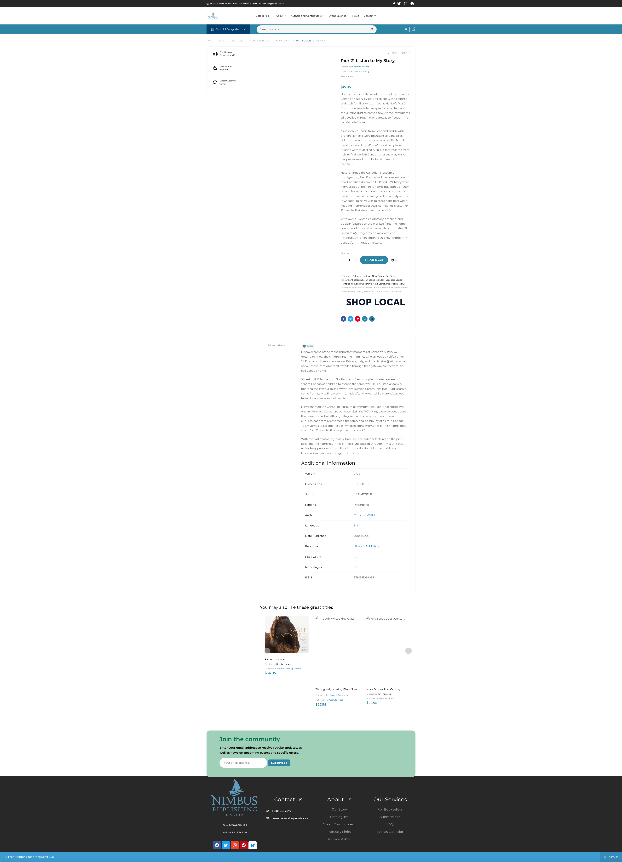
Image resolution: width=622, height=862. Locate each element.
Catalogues (339, 817)
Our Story (339, 809)
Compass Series (394, 280)
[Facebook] (217, 845)
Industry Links (339, 832)
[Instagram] (235, 845)
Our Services (390, 799)
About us (339, 799)
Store (222, 41)
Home (210, 41)
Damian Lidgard (284, 664)
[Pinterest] (244, 845)
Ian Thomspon (385, 694)
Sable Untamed (275, 659)
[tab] (276, 345)
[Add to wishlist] (394, 260)
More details (276, 345)
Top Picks (390, 276)
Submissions (390, 817)
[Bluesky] (252, 845)
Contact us (288, 799)
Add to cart (376, 259)
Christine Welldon (360, 66)
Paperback (392, 283)
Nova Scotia (283, 41)
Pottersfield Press (334, 700)
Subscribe (278, 762)
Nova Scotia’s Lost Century (383, 689)
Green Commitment (339, 824)
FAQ (390, 824)
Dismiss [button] (612, 856)
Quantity (345, 253)
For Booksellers (390, 809)
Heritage (237, 41)
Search (372, 29)
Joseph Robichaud (339, 695)
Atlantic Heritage (259, 41)
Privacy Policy (339, 839)
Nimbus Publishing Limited (288, 668)
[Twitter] (226, 845)
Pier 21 (402, 283)
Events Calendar (390, 832)
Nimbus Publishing (360, 71)
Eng (356, 525)
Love (310, 346)
